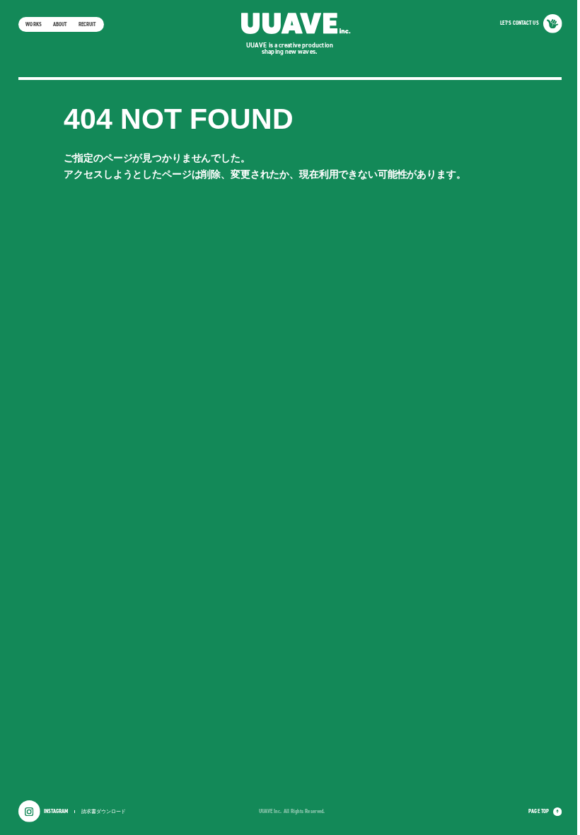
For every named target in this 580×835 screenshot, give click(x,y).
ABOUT (59, 24)
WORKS (33, 24)
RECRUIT (87, 24)
